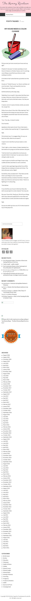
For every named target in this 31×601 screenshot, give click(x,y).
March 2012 (6, 523)
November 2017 (7, 388)
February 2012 (6, 525)
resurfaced (6, 283)
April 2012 (5, 521)
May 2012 (5, 519)
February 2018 (6, 382)
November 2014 (7, 457)
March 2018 (6, 379)
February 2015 (6, 451)
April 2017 (5, 400)
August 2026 (6, 355)
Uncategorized (7, 586)
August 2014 (6, 463)
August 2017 (6, 394)
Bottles (5, 558)
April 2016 (5, 422)
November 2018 (7, 371)
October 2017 (6, 390)
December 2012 (7, 504)
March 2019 (6, 367)
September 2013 (7, 486)
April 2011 (5, 545)
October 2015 (6, 435)
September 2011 (7, 535)
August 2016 (6, 414)
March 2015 (6, 449)
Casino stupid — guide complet (11, 264)
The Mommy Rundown (15, 3)
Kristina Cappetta (7, 296)
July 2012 (5, 515)
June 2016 (5, 418)
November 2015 (7, 433)
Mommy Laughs (7, 570)
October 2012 (6, 509)
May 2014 (5, 470)
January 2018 (6, 384)
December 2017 (7, 386)
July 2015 (5, 441)
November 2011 (7, 531)
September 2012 (7, 511)
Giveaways (6, 562)
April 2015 (5, 447)
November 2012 (7, 506)
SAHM (4, 582)
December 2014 (7, 455)
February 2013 (6, 500)
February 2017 (6, 404)
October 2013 (6, 484)
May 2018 (5, 377)
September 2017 (7, 392)
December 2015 (7, 431)
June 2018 (5, 375)
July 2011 (5, 539)
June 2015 (5, 443)
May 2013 (5, 494)
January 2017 (6, 406)
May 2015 (5, 445)
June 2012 (5, 517)
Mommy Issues (7, 568)
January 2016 (6, 429)
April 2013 (5, 496)
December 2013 (7, 480)
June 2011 (5, 541)
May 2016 (5, 420)
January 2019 (6, 369)
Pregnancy (6, 578)
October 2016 (6, 410)
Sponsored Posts (7, 584)
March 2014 (6, 474)
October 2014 (6, 459)
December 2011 (7, 529)
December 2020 (7, 359)
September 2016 (7, 412)
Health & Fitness (7, 564)
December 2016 (7, 408)
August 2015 (6, 439)
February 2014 (6, 476)
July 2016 (5, 416)
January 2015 (6, 453)
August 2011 (6, 537)
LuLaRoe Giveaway (12, 294)
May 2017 (5, 398)
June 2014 (5, 468)
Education (5, 560)
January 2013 (6, 502)
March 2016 (6, 425)
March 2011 (6, 547)
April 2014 (5, 472)
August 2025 (6, 357)
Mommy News (6, 572)
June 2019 (5, 363)
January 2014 (6, 478)
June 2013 (5, 492)
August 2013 (6, 488)
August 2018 (6, 373)
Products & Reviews (8, 580)
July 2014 (5, 465)
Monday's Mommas (8, 574)
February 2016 (6, 427)
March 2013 (6, 498)
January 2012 (6, 527)
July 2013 (5, 490)
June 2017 (5, 396)
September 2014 (7, 461)
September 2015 (7, 437)
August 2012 (6, 513)
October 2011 (6, 533)
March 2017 (6, 402)
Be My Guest (6, 556)
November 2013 (7, 482)
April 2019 (5, 365)
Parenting (5, 576)
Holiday (5, 566)
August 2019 (6, 361)
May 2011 (5, 543)
